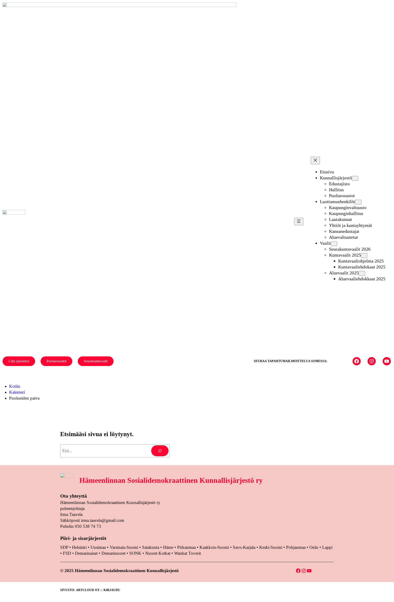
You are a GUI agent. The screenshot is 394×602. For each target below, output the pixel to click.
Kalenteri (17, 392)
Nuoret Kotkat (157, 553)
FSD (67, 553)
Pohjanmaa (296, 547)
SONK (135, 553)
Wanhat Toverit (187, 553)
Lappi (327, 547)
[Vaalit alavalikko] (334, 243)
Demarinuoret (113, 553)
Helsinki (80, 547)
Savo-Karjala (244, 547)
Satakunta (150, 547)
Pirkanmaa (186, 547)
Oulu (313, 547)
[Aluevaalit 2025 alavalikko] (362, 273)
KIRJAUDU (112, 590)
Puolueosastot (56, 361)
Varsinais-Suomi (124, 547)
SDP (64, 547)
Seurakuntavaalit (96, 361)
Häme (168, 547)
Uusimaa (98, 547)
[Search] (159, 450)
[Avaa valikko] (298, 221)
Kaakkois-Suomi (214, 547)
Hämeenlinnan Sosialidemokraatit (69, 221)
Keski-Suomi (270, 547)
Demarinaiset (86, 553)
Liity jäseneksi (18, 361)
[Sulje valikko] (315, 160)
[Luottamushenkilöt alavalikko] (358, 202)
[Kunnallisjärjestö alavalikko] (355, 178)
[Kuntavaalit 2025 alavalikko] (364, 255)
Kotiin (14, 386)
